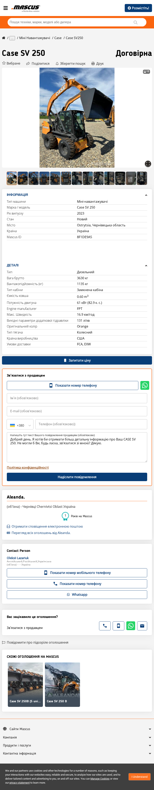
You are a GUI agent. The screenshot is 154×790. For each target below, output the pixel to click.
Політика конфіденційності (28, 467)
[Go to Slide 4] (44, 178)
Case (58, 38)
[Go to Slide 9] (98, 178)
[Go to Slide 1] (12, 178)
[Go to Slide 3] (33, 178)
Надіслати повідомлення (77, 477)
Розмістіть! (140, 8)
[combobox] (10, 425)
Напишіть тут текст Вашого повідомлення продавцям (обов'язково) (52, 435)
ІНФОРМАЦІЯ (17, 194)
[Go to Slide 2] (23, 178)
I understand (140, 776)
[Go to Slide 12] (131, 178)
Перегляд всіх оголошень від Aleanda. (41, 533)
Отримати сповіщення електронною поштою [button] (47, 526)
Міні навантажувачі (34, 38)
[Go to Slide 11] (120, 178)
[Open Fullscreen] (148, 164)
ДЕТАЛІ (12, 265)
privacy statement (19, 782)
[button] (11, 63)
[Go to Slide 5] (55, 178)
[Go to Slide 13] (142, 178)
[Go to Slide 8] (88, 178)
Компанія (10, 737)
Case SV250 (74, 38)
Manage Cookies (99, 778)
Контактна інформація (19, 753)
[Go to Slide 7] (77, 178)
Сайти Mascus (20, 729)
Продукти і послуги (17, 745)
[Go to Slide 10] (109, 178)
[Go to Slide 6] (66, 178)
